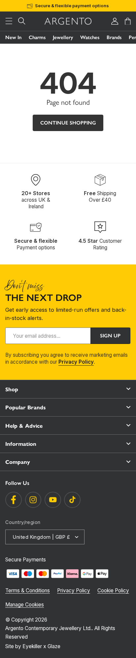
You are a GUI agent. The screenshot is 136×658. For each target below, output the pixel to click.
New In (13, 37)
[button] (9, 21)
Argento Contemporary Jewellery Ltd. (48, 628)
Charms (37, 37)
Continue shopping (68, 123)
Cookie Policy (113, 590)
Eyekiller (32, 646)
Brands (114, 37)
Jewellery (63, 37)
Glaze (54, 646)
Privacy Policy (76, 362)
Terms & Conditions (27, 590)
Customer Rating (100, 244)
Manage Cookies (24, 604)
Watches (89, 37)
